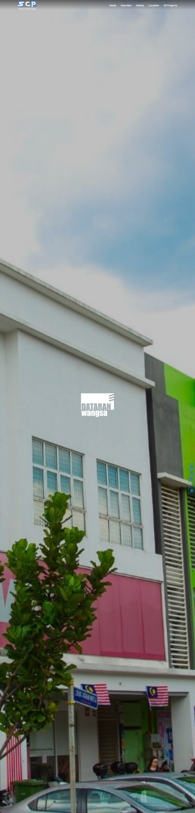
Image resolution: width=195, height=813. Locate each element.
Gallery (140, 5)
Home (113, 5)
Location (154, 5)
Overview (126, 5)
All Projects (170, 5)
